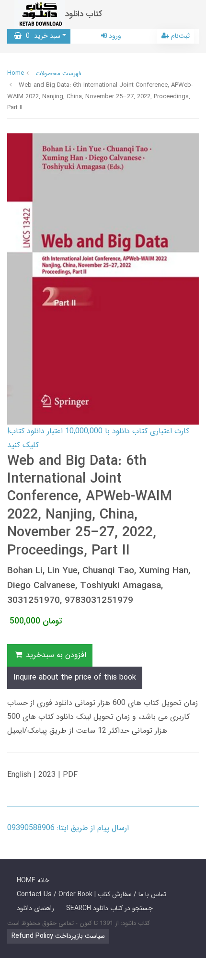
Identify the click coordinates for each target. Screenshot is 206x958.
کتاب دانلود (84, 14)
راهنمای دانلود (35, 908)
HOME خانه (33, 880)
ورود (114, 36)
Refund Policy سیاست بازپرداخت (58, 936)
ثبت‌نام (179, 36)
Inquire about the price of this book (74, 677)
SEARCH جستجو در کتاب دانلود (109, 908)
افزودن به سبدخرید (54, 655)
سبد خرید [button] (41, 36)
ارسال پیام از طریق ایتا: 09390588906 (68, 828)
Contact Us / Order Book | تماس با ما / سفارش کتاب (91, 894)
